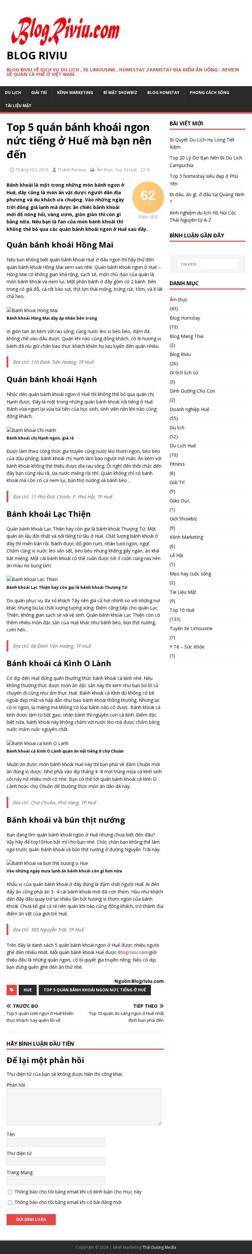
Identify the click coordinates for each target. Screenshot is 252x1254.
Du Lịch (13, 92)
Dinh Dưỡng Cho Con (192, 391)
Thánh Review (72, 170)
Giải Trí (39, 92)
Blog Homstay (163, 92)
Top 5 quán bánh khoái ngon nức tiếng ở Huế (95, 990)
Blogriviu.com (133, 952)
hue (28, 990)
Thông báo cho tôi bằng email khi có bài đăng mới (67, 1202)
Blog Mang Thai (186, 336)
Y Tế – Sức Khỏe (187, 647)
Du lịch (177, 427)
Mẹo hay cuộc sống (190, 574)
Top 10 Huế (126, 170)
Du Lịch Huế (183, 445)
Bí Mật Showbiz (120, 92)
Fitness (177, 464)
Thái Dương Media (159, 1247)
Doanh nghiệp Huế (189, 409)
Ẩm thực (105, 170)
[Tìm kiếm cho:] (208, 264)
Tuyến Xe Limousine (191, 628)
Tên (11, 1134)
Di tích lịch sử (184, 372)
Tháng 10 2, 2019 (32, 170)
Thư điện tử (19, 1153)
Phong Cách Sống (209, 92)
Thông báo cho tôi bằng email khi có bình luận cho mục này (77, 1191)
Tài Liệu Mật (18, 105)
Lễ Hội (176, 555)
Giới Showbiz (183, 518)
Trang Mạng (19, 1172)
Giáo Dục (180, 500)
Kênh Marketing (75, 92)
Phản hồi (16, 1085)
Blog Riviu (180, 354)
